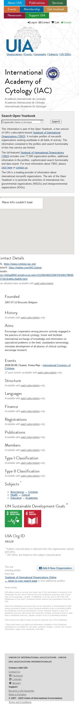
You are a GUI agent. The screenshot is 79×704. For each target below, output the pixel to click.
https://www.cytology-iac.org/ (20, 263)
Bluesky (16, 683)
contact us (22, 167)
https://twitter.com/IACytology (25, 267)
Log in (33, 22)
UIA (19, 37)
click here (7, 167)
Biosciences (17, 492)
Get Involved (55, 9)
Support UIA (37, 15)
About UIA (15, 2)
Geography (40, 54)
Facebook (17, 675)
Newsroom (14, 15)
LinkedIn (16, 679)
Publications (37, 2)
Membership (32, 9)
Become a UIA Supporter (21, 691)
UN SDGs (65, 54)
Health (14, 494)
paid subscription (44, 283)
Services (57, 2)
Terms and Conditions (20, 702)
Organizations (14, 54)
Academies (32, 498)
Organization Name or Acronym (17, 122)
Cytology (33, 492)
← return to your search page (21, 580)
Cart (56, 22)
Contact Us (14, 672)
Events (12, 9)
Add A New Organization (57, 568)
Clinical (26, 494)
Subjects (53, 54)
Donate (67, 22)
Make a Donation (17, 694)
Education (16, 498)
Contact (45, 22)
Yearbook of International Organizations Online (30, 577)
